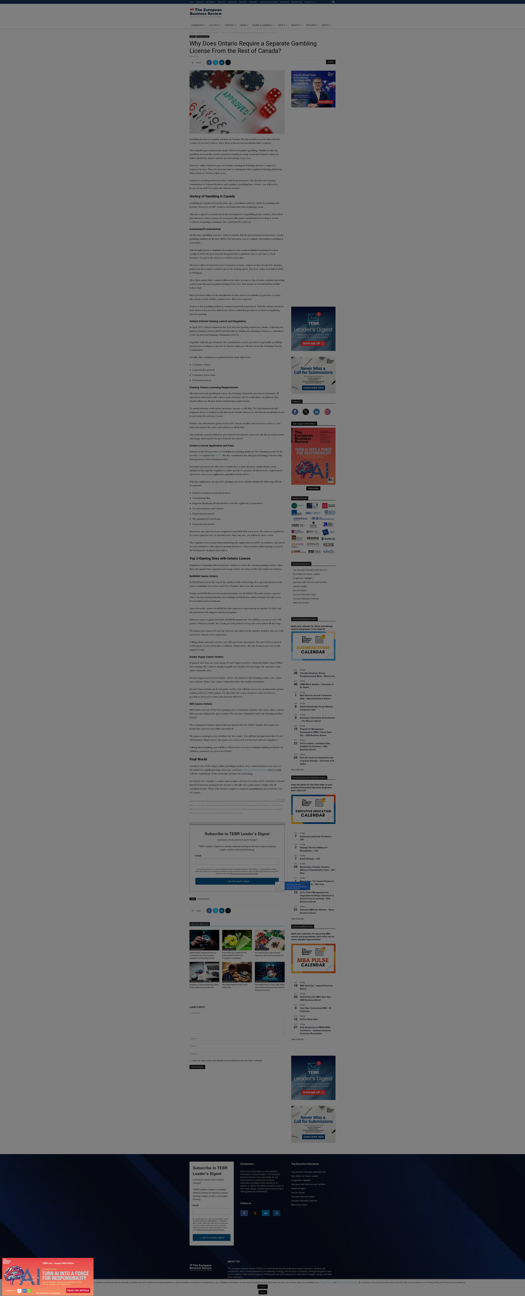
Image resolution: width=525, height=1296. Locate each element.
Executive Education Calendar (306, 598)
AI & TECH (213, 25)
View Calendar (297, 769)
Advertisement (203, 899)
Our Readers (210, 2)
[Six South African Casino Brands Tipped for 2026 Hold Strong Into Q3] (270, 940)
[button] (333, 2)
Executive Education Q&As (304, 594)
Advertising (284, 2)
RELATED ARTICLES (199, 924)
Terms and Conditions (347, 1282)
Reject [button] (263, 1292)
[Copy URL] (228, 62)
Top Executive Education (269, 2)
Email (198, 856)
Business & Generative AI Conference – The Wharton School (317, 719)
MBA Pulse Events (301, 602)
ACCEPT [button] (262, 1286)
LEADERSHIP (197, 25)
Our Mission (232, 2)
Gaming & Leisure (211, 32)
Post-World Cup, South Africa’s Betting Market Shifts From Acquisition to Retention (234, 955)
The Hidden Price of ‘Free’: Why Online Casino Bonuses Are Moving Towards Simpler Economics (269, 987)
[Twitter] (215, 62)
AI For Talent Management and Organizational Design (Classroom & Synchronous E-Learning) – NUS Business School (317, 897)
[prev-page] (191, 995)
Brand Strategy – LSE (310, 858)
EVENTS (325, 25)
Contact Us (308, 2)
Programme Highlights (303, 578)
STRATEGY (229, 25)
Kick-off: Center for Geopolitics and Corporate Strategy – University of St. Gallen (317, 760)
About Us (200, 2)
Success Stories (300, 590)
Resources (221, 2)
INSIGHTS (295, 25)
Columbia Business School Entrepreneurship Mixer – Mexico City (317, 675)
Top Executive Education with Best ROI (310, 570)
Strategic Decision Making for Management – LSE (314, 849)
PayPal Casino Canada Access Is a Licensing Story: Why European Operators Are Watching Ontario (202, 955)
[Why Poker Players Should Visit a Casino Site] (237, 972)
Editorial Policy (296, 2)
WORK (243, 25)
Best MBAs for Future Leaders (306, 574)
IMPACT (281, 25)
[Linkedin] (221, 62)
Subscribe (243, 2)
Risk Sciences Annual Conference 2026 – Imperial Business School (316, 697)
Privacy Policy (326, 1282)
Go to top (280, 799)
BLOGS (199, 32)
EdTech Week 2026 (308, 1019)
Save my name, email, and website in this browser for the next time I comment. (227, 1060)
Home (191, 2)
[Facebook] (209, 62)
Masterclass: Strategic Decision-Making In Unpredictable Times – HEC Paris (317, 870)
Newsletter (253, 2)
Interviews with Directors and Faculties (310, 582)
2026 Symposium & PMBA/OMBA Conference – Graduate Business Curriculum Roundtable (315, 1030)
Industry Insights (300, 586)
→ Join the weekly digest (237, 881)
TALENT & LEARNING (262, 25)
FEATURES (311, 25)
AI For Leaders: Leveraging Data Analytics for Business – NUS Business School (315, 746)
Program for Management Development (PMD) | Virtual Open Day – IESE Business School (316, 732)
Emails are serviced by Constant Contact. (244, 873)
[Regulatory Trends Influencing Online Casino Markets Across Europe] (204, 972)
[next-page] (195, 995)
